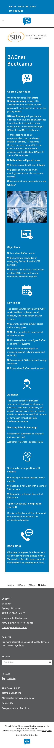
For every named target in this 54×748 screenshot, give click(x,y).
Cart (33, 6)
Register (23, 6)
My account (16, 11)
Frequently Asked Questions (15, 708)
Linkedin (11, 678)
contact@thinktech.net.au (14, 627)
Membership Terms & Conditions (18, 697)
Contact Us (7, 703)
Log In (12, 6)
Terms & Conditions (11, 692)
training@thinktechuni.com (15, 618)
